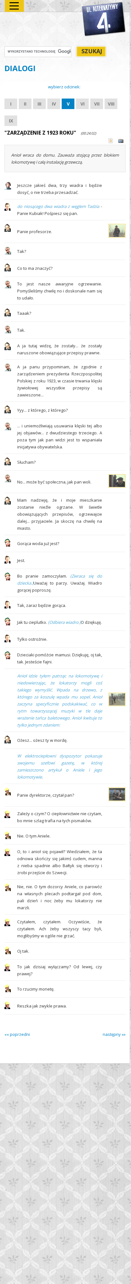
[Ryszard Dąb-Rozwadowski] (7, 253)
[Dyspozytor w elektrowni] (7, 794)
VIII (111, 104)
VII (97, 104)
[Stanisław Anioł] (7, 230)
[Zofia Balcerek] (7, 545)
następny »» (114, 1034)
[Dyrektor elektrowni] (7, 816)
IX (11, 121)
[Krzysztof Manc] (7, 188)
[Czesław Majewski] (7, 209)
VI (82, 104)
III (39, 104)
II (25, 104)
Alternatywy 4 (104, 19)
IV (54, 104)
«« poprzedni (17, 1034)
